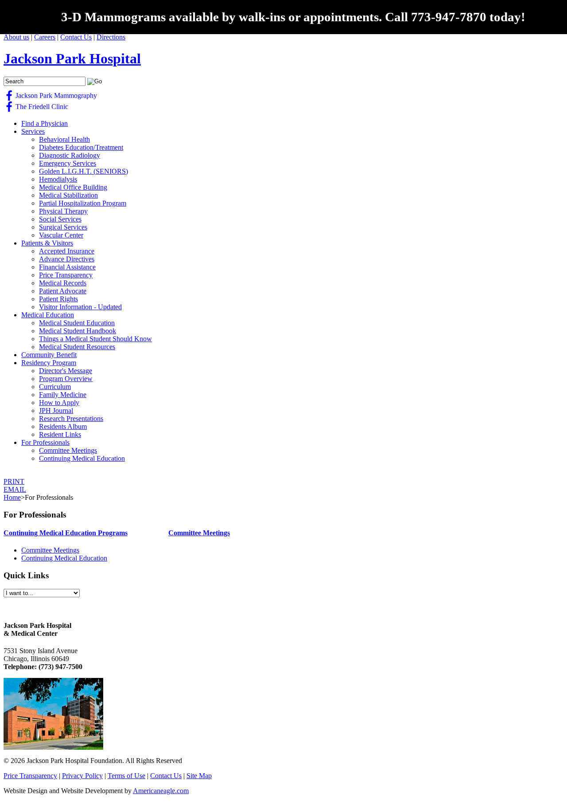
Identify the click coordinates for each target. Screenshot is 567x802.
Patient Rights (58, 299)
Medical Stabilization (68, 195)
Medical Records (62, 283)
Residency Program (48, 362)
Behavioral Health (64, 139)
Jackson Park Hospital (72, 58)
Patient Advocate (62, 291)
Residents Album (63, 426)
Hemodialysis (58, 179)
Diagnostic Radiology (69, 155)
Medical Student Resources (77, 346)
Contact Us (76, 37)
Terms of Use (126, 775)
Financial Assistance (67, 267)
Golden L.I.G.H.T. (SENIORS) (83, 171)
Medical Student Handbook (77, 331)
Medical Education (47, 315)
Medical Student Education (77, 323)
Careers (44, 37)
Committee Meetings (68, 450)
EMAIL (15, 489)
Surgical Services (63, 227)
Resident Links (60, 434)
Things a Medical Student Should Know (95, 339)
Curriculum (55, 386)
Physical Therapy (63, 211)
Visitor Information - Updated (80, 307)
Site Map (199, 775)
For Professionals (45, 442)
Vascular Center (61, 235)
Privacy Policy (82, 775)
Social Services (60, 219)
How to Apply (59, 402)
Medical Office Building (73, 187)
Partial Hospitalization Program (82, 203)
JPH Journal (56, 410)
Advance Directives (66, 259)
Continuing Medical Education (82, 458)
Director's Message (65, 370)
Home (12, 497)
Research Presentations (71, 418)
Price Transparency (66, 275)
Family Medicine (62, 394)
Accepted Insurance (66, 251)
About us (16, 37)
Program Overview (66, 378)
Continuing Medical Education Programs (66, 533)
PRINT (14, 481)
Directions (111, 37)
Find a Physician (44, 123)
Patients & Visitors (47, 243)
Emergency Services (67, 163)
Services (33, 131)
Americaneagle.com (161, 790)
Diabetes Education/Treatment (81, 147)
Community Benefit (49, 354)
